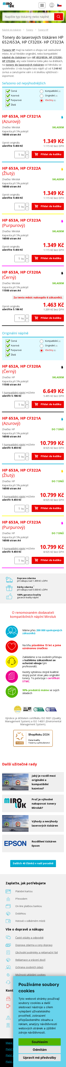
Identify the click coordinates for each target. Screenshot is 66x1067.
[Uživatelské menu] (52, 6)
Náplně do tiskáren (11, 29)
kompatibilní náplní (14, 392)
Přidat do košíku (50, 154)
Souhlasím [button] (40, 1042)
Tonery (29, 29)
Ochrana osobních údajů (29, 967)
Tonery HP (43, 29)
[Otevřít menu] (42, 5)
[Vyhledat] (58, 16)
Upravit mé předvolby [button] (39, 1057)
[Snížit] (27, 156)
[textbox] (28, 16)
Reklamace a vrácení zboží (30, 959)
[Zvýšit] (27, 152)
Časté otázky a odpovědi (29, 937)
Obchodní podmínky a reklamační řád (36, 952)
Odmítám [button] (40, 1049)
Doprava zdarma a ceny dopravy (33, 945)
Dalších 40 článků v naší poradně (33, 863)
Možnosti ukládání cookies (30, 974)
